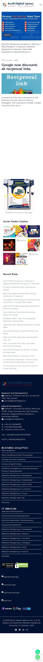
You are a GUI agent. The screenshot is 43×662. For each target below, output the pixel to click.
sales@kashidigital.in (14, 419)
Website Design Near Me (13, 498)
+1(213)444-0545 (11, 430)
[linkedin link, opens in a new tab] (16, 630)
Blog (16, 60)
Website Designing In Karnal (15, 552)
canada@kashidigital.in (15, 401)
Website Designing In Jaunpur (16, 538)
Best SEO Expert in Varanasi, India (19, 356)
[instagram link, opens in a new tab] (23, 630)
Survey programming (11, 464)
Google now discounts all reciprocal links (19, 67)
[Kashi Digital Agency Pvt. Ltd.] (18, 4)
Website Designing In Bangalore (17, 476)
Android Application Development (18, 520)
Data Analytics (8, 451)
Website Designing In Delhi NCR (17, 484)
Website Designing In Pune (14, 493)
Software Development (12, 511)
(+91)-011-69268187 (12, 424)
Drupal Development (11, 525)
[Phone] (37, 652)
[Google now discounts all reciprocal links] (21, 83)
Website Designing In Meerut (15, 534)
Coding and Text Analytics (14, 460)
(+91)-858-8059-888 (13, 427)
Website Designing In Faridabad (17, 529)
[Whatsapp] (37, 657)
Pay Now (6, 502)
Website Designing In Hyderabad (17, 480)
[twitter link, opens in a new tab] (27, 630)
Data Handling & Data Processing (17, 455)
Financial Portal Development (15, 516)
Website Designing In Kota (14, 547)
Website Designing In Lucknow (16, 489)
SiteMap (5, 556)
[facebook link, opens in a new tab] (19, 630)
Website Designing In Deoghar (16, 543)
